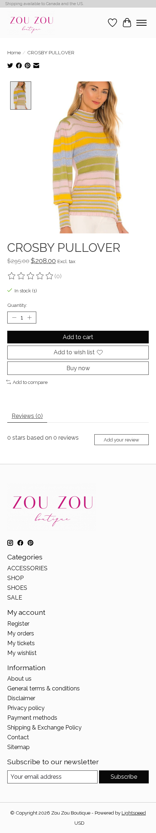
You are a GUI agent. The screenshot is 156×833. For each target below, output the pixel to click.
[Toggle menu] (141, 23)
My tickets (21, 643)
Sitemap (18, 747)
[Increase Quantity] (29, 317)
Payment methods (32, 717)
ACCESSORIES (27, 568)
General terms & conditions (43, 688)
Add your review (121, 440)
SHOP (15, 578)
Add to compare (30, 382)
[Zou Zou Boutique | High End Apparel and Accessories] (31, 22)
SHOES (17, 587)
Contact (18, 737)
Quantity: (17, 305)
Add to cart (78, 337)
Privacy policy (26, 708)
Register (18, 623)
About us (19, 678)
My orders (20, 633)
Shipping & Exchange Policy (44, 727)
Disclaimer (21, 698)
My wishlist (22, 653)
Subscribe (124, 776)
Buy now (78, 368)
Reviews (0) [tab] (27, 416)
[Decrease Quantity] (14, 317)
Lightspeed (134, 813)
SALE (14, 597)
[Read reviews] (30, 276)
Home (14, 52)
